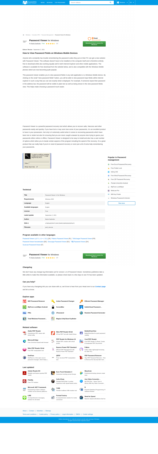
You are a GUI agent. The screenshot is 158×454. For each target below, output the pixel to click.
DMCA (78, 414)
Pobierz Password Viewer (60, 238)
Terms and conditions (29, 414)
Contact (31, 411)
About (25, 411)
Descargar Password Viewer (57, 241)
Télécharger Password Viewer (82, 238)
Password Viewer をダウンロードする (35, 238)
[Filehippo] (29, 2)
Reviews (49, 2)
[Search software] (110, 2)
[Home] (23, 35)
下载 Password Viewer (78, 241)
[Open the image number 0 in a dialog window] (37, 161)
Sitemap (48, 411)
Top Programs (60, 2)
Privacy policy (55, 414)
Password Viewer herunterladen (33, 241)
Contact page (100, 286)
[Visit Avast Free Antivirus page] (94, 39)
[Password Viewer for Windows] (25, 42)
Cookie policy (43, 414)
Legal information (67, 414)
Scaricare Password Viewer (32, 245)
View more (121, 203)
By (35, 43)
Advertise (40, 411)
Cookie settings (88, 414)
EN (131, 2)
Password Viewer (44, 40)
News (43, 2)
